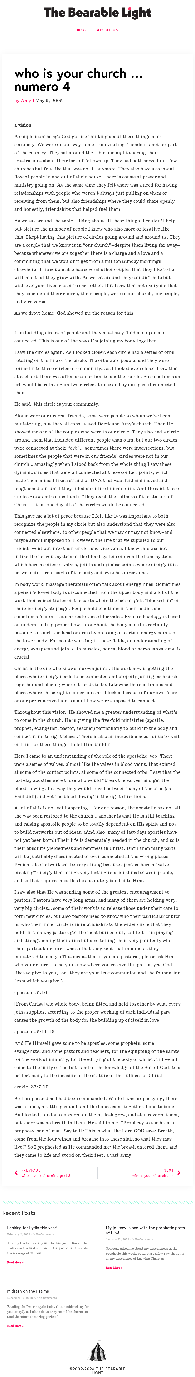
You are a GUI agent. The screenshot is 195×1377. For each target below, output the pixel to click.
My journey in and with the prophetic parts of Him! (145, 1230)
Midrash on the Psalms (28, 1291)
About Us (107, 29)
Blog (82, 29)
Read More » (15, 1262)
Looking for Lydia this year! (32, 1227)
